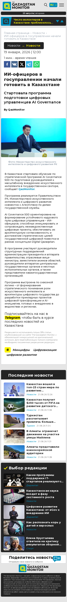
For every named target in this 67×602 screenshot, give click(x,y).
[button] (61, 5)
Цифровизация (44, 350)
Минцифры (21, 350)
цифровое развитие (21, 354)
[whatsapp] (36, 64)
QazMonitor (26, 189)
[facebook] (7, 64)
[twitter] (22, 64)
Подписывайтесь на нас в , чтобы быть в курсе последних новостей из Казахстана (29, 320)
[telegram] (29, 64)
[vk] (14, 64)
